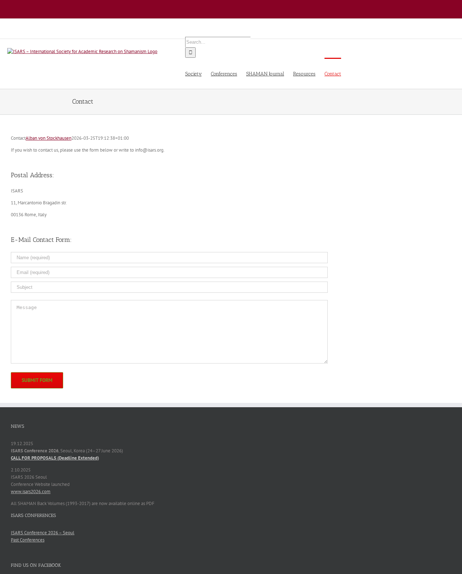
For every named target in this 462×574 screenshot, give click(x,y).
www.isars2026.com (31, 491)
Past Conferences (27, 540)
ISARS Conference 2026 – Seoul (42, 533)
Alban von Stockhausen (48, 138)
